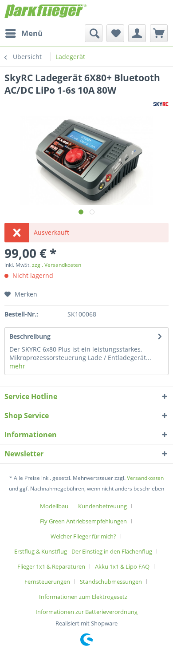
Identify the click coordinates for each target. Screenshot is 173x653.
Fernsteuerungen (47, 582)
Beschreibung (30, 336)
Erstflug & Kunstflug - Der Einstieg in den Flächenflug (83, 551)
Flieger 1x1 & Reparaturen (51, 566)
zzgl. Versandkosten (56, 265)
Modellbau (54, 506)
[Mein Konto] (137, 33)
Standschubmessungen (111, 582)
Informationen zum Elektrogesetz (83, 597)
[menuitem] (23, 33)
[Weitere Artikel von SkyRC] (161, 104)
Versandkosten (145, 478)
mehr (17, 366)
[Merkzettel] (115, 33)
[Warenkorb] (159, 33)
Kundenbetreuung (102, 506)
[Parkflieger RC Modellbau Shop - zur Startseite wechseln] (45, 12)
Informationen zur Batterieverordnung (86, 612)
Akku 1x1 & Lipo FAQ (122, 566)
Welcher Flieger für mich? (83, 536)
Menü (32, 33)
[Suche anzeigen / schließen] (93, 33)
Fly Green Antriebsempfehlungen (83, 521)
